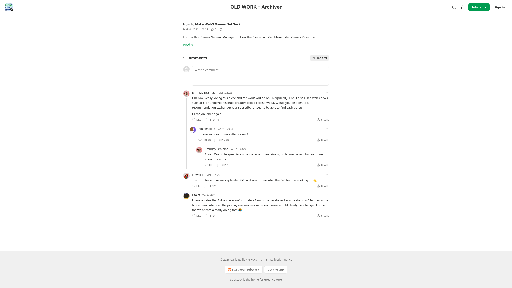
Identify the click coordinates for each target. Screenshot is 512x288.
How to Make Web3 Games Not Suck (212, 24)
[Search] (454, 7)
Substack (236, 279)
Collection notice (281, 259)
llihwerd (197, 175)
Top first (322, 58)
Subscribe (479, 7)
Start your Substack (245, 269)
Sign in (499, 7)
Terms (263, 259)
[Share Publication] (463, 7)
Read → (188, 44)
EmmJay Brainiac (203, 92)
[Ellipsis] (327, 92)
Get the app (276, 269)
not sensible (206, 129)
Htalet (196, 195)
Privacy (252, 259)
